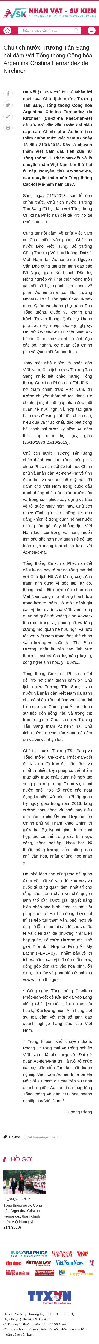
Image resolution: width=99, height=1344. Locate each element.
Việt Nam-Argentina (40, 1137)
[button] (92, 30)
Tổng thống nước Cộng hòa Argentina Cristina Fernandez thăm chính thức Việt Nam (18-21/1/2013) (22, 1216)
